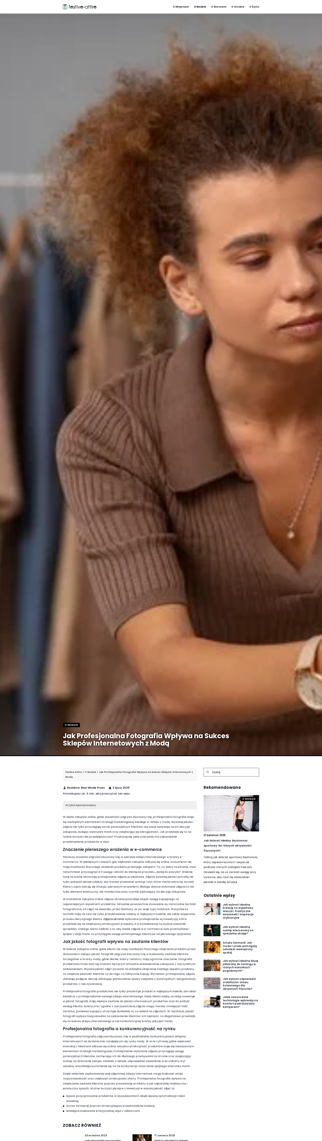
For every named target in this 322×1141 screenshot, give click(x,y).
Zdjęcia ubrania (113, 919)
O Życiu (254, 6)
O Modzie (200, 6)
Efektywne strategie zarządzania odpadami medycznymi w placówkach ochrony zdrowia (231, 845)
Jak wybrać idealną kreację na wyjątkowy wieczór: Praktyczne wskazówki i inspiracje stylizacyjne (238, 911)
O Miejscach (181, 6)
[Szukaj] (208, 772)
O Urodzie (237, 6)
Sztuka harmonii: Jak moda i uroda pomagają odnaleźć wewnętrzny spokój (240, 947)
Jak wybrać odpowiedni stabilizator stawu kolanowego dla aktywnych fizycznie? (239, 984)
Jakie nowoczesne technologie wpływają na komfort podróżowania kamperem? (240, 1002)
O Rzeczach (218, 6)
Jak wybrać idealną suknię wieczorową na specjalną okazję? (238, 930)
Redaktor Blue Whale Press (86, 787)
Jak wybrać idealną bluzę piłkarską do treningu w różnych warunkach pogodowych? (240, 965)
